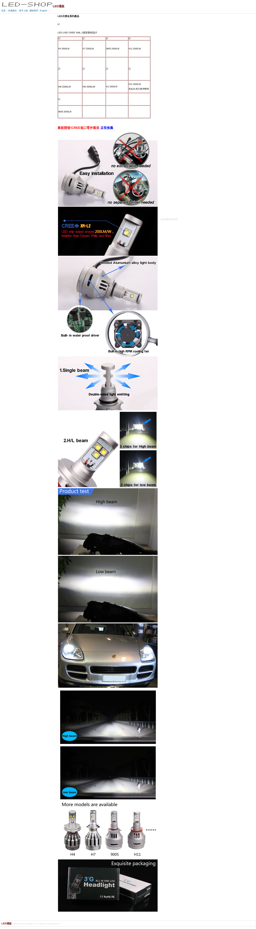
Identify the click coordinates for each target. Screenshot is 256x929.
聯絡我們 (34, 10)
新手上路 (23, 10)
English (43, 10)
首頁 (3, 10)
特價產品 (12, 10)
